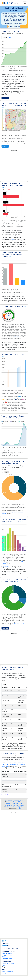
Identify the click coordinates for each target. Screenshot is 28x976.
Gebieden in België (7, 953)
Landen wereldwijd (7, 958)
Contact (4, 973)
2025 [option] (6, 472)
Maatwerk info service (8, 971)
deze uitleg (17, 336)
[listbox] (7, 472)
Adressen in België (7, 955)
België (12, 239)
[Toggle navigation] (25, 3)
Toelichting (5, 98)
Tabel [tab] (10, 37)
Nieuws (4, 965)
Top (20, 808)
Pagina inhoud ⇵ (15, 26)
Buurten (4, 146)
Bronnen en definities (8, 963)
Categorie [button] (5, 684)
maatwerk (6, 566)
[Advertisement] (14, 167)
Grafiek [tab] (5, 37)
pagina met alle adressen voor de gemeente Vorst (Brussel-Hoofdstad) (13, 764)
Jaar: (3, 472)
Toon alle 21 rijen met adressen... (10, 795)
